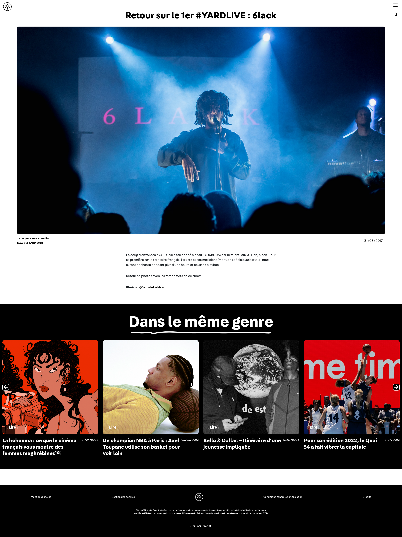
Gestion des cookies (123, 497)
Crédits (367, 497)
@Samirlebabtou (151, 287)
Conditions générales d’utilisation (282, 497)
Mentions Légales (41, 497)
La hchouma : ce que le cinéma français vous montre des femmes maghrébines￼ (341, 447)
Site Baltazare (200, 524)
